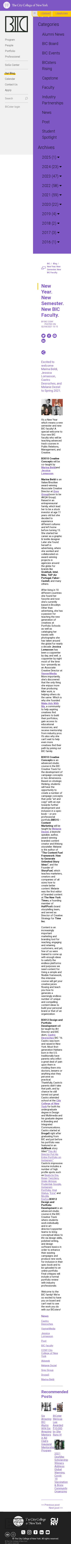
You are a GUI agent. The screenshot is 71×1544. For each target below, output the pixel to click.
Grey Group (47, 1370)
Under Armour (48, 1181)
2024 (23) (50, 167)
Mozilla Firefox (45, 1198)
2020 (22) (50, 204)
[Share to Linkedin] (43, 341)
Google (57, 1184)
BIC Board (50, 43)
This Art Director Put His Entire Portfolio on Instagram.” (51, 1156)
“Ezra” (53, 1193)
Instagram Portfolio (46, 1189)
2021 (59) (50, 195)
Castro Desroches (47, 1323)
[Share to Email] (55, 336)
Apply (8, 90)
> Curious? (46, 13)
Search (9, 98)
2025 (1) (49, 157)
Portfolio (10, 51)
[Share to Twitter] (43, 336)
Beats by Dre (51, 1175)
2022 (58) (50, 185)
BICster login (12, 106)
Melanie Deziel (49, 1365)
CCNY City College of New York (49, 1353)
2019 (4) (49, 214)
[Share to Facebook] (49, 336)
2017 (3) (49, 232)
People (9, 45)
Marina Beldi (47, 1379)
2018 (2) (49, 223)
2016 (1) (49, 242)
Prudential (46, 1184)
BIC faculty (47, 1345)
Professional (12, 56)
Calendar (10, 78)
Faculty (48, 87)
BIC (48, 263)
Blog (55, 263)
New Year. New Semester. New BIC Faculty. (54, 269)
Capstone (50, 78)
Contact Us (11, 84)
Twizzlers (53, 1178)
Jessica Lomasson (47, 1335)
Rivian (44, 1178)
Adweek (45, 1360)
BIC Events (51, 53)
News (46, 112)
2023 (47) (50, 176)
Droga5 (45, 1374)
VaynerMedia (48, 1328)
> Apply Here (61, 13)
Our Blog (10, 73)
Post (46, 122)
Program (10, 39)
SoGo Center (12, 65)
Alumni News (53, 34)
